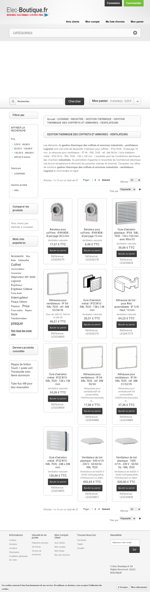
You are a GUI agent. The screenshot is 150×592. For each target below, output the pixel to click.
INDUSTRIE (77, 119)
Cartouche (23, 260)
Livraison (13, 548)
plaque (17, 323)
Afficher (124, 181)
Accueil (51, 119)
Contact (12, 540)
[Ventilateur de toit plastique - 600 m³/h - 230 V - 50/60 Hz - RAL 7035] (92, 441)
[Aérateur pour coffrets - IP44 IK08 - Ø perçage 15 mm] (92, 212)
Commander (133, 3)
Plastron (15, 306)
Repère (28, 310)
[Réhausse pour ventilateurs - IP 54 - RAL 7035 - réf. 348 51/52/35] (126, 357)
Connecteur (16, 273)
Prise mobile (16, 310)
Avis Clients (60, 543)
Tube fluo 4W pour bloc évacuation (21, 385)
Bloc (28, 256)
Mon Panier (60, 551)
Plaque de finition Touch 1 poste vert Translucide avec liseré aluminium (22, 369)
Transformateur (19, 318)
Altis (16, 190)
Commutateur (17, 268)
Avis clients (72, 21)
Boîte (13, 260)
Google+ (81, 548)
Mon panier (137, 21)
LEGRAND (63, 119)
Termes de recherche (36, 553)
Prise (26, 305)
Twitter (80, 544)
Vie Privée (36, 547)
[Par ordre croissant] (140, 189)
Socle (14, 314)
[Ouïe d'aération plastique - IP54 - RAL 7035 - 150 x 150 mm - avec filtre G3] (126, 212)
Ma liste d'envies (115, 21)
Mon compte (92, 21)
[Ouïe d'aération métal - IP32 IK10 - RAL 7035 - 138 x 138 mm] (58, 357)
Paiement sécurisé (40, 543)
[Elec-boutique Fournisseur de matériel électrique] (28, 12)
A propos (13, 544)
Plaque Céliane (19, 301)
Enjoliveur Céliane (21, 289)
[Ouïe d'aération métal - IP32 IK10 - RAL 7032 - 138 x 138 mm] (92, 283)
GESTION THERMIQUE (99, 119)
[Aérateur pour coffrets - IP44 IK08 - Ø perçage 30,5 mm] (58, 212)
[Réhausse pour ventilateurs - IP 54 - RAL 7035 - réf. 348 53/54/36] (58, 283)
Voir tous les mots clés (21, 332)
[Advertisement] (75, 68)
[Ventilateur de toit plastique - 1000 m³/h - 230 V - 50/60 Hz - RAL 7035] (126, 441)
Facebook (81, 540)
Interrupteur (19, 297)
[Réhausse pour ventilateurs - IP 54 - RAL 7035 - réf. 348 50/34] (92, 357)
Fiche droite (16, 293)
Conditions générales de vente (18, 558)
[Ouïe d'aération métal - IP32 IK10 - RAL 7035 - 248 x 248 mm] (58, 441)
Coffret (16, 264)
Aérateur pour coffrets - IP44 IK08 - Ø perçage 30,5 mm (58, 232)
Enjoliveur (16, 285)
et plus (22, 156)
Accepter (124, 587)
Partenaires (14, 552)
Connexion (113, 3)
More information (139, 587)
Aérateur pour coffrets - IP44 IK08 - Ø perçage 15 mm (92, 232)
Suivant (106, 180)
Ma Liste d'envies (62, 555)
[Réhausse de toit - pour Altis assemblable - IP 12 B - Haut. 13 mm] (126, 283)
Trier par (114, 191)
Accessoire (17, 256)
